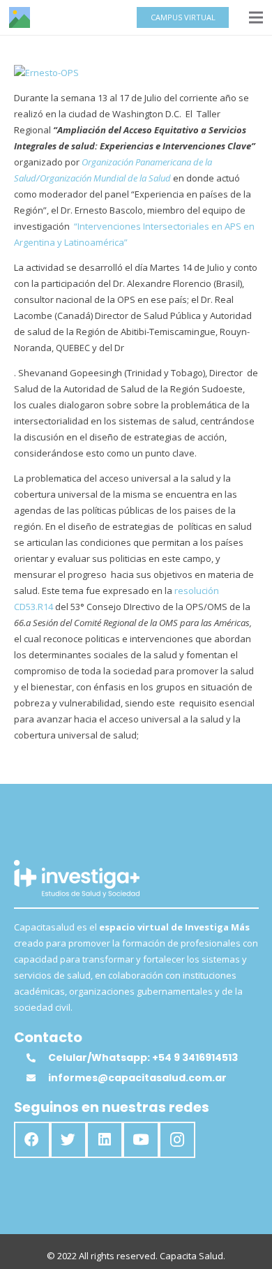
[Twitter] (68, 1140)
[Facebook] (32, 1140)
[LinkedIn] (104, 1140)
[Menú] (256, 17)
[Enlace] (19, 17)
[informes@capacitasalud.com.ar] (37, 1078)
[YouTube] (141, 1140)
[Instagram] (177, 1140)
